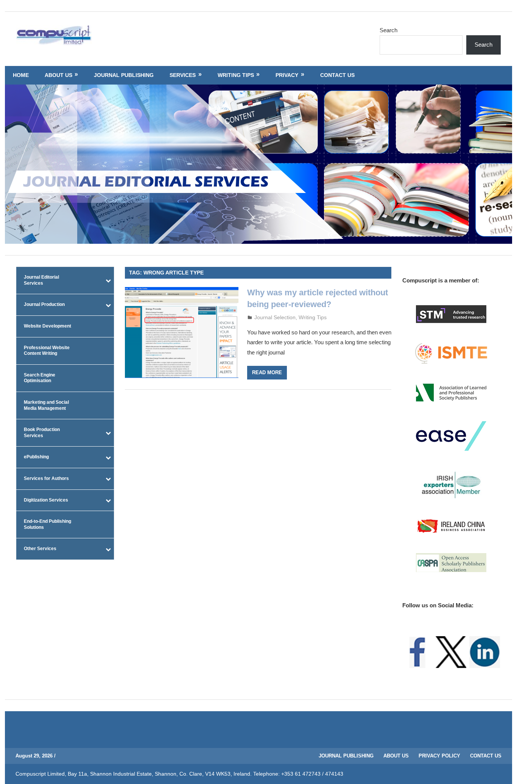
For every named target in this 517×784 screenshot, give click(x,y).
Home (21, 75)
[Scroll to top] (504, 771)
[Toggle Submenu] (108, 280)
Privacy (287, 75)
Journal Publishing (124, 75)
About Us (58, 75)
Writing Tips (236, 75)
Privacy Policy (439, 756)
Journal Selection (275, 317)
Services (183, 75)
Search (388, 30)
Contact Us (337, 75)
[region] (258, 164)
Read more (267, 372)
